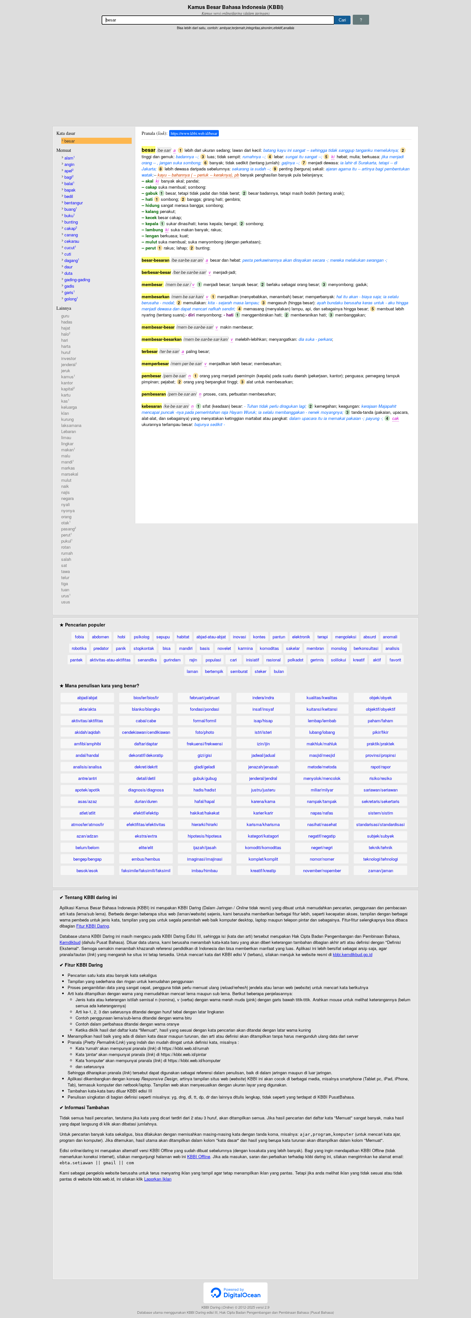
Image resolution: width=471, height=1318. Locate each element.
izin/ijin (263, 744)
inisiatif (252, 660)
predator (101, 648)
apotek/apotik (87, 790)
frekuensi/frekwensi (205, 744)
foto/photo (204, 732)
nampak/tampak (322, 801)
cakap (70, 228)
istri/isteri (263, 732)
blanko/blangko (146, 709)
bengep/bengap (87, 859)
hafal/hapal (204, 801)
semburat (239, 671)
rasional (273, 660)
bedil (68, 196)
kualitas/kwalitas (322, 697)
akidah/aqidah (87, 732)
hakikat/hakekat (204, 813)
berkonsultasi (366, 648)
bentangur (73, 203)
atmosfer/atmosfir (87, 824)
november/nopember (322, 870)
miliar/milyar (322, 790)
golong (71, 299)
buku (69, 215)
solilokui (338, 660)
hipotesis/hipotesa (204, 836)
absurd (369, 637)
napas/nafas (321, 813)
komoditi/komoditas (263, 847)
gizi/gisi (205, 755)
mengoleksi (345, 637)
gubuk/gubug (205, 778)
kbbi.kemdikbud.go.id (352, 954)
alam (69, 158)
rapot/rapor (381, 767)
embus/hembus (146, 859)
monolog (339, 648)
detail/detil (145, 778)
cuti (67, 254)
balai (69, 183)
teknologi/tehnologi (380, 859)
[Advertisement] (235, 78)
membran (315, 648)
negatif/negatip (321, 836)
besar (69, 141)
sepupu (163, 637)
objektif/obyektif (380, 709)
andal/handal (87, 755)
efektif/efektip (146, 813)
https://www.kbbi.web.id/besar (194, 133)
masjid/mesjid (322, 755)
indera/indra (263, 697)
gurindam (172, 660)
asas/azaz (87, 801)
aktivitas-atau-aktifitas (110, 660)
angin (69, 164)
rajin (193, 660)
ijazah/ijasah (204, 847)
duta (68, 273)
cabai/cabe (146, 720)
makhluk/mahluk (322, 744)
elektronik (301, 637)
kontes (259, 637)
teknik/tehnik (380, 847)
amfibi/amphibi (87, 744)
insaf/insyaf (263, 709)
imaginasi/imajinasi (204, 859)
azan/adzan (87, 836)
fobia (79, 637)
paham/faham (380, 720)
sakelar (293, 648)
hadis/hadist (205, 790)
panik (121, 648)
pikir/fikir (380, 732)
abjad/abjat (87, 697)
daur (68, 267)
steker (260, 671)
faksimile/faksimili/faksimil (145, 870)
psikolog (141, 637)
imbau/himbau (205, 870)
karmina (245, 648)
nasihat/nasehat (322, 824)
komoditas (269, 648)
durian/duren (146, 801)
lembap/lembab (322, 720)
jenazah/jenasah (263, 767)
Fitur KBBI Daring (92, 926)
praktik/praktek (380, 744)
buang (70, 209)
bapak (70, 190)
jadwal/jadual (263, 755)
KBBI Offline (198, 1156)
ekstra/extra (146, 836)
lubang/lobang (322, 732)
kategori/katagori (263, 836)
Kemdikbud (70, 942)
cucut (70, 247)
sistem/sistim (380, 813)
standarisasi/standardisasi (380, 824)
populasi (213, 660)
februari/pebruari (204, 697)
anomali (390, 637)
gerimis (317, 660)
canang (71, 235)
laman (192, 671)
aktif (377, 660)
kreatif (359, 660)
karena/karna (263, 801)
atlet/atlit (87, 813)
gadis (69, 286)
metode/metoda (322, 767)
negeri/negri (322, 847)
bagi (68, 177)
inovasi (239, 637)
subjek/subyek (380, 836)
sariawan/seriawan (381, 790)
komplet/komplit (263, 859)
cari (233, 660)
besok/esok (87, 870)
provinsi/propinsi (381, 755)
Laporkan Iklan (157, 1179)
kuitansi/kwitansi (322, 709)
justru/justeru (263, 790)
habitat (183, 637)
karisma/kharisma (263, 824)
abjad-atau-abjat (211, 637)
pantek (76, 660)
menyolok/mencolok (322, 778)
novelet (224, 648)
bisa (166, 648)
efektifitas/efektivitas (146, 824)
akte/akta (87, 709)
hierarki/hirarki (205, 824)
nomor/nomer (322, 859)
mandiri (186, 648)
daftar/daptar (146, 744)
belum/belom (87, 847)
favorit (395, 660)
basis (205, 648)
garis (69, 292)
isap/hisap (263, 720)
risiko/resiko (380, 778)
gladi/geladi (204, 767)
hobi (121, 637)
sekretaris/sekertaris (381, 801)
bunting (71, 222)
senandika (147, 660)
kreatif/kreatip (263, 870)
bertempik (214, 671)
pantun (279, 637)
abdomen (100, 637)
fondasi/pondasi (204, 709)
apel (68, 171)
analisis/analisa (87, 767)
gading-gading (77, 279)
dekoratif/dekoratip (146, 755)
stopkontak (144, 648)
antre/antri (87, 778)
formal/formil (204, 720)
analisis (392, 648)
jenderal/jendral (263, 778)
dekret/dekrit (146, 767)
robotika (79, 648)
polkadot (295, 660)
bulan (279, 671)
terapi (323, 637)
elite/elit (146, 847)
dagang (71, 260)
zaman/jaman (380, 870)
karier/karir (263, 813)
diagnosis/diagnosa (146, 790)
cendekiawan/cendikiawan (146, 732)
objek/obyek (380, 697)
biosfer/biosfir (146, 697)
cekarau (71, 241)
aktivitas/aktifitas (87, 720)
